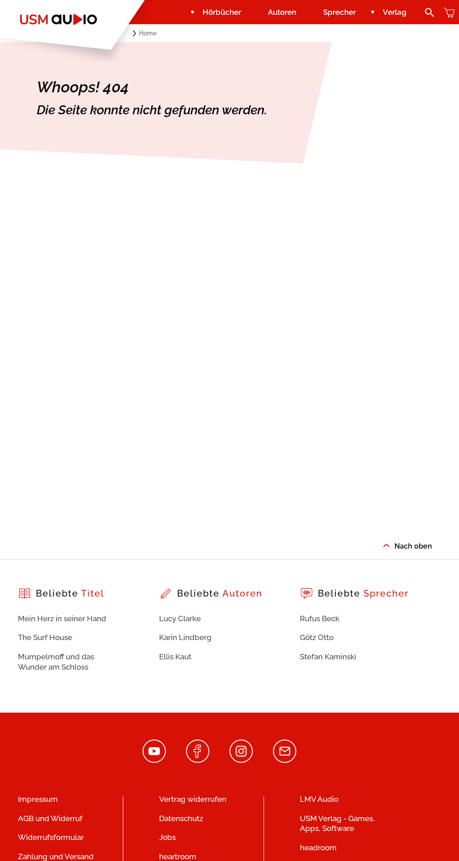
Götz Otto (316, 637)
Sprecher (339, 12)
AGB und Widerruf (50, 818)
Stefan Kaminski (328, 656)
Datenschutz (181, 818)
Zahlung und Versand (56, 856)
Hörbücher (222, 12)
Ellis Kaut (175, 656)
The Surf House (45, 637)
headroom (318, 847)
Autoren (282, 12)
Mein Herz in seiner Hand (62, 618)
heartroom (177, 856)
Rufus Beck (319, 618)
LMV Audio (319, 799)
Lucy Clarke (180, 618)
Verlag (395, 12)
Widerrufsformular (51, 837)
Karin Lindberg (185, 637)
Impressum (38, 799)
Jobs (167, 837)
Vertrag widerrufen (192, 799)
